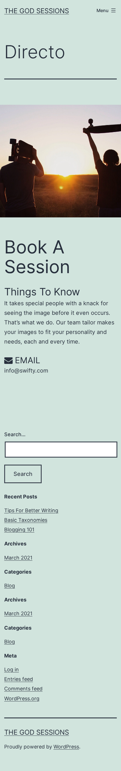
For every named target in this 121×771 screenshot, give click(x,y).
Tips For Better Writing (31, 510)
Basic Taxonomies (25, 520)
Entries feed (18, 679)
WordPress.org (21, 698)
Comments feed (23, 689)
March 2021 (18, 558)
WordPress (66, 747)
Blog (9, 586)
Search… (15, 434)
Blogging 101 (19, 529)
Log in (11, 669)
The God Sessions (36, 11)
